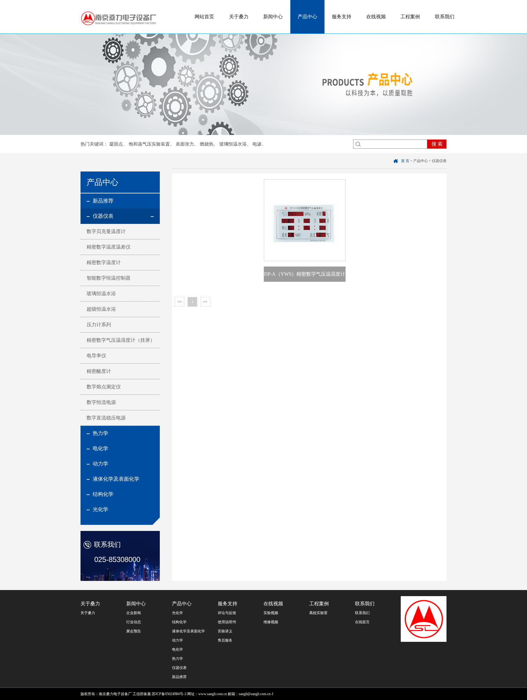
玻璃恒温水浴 (233, 144)
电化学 (177, 649)
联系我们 (444, 16)
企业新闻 (133, 613)
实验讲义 (225, 631)
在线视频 (376, 16)
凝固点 (116, 144)
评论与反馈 (227, 613)
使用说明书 (227, 622)
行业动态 (133, 622)
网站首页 (204, 16)
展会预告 (133, 631)
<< (179, 302)
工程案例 (410, 16)
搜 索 (437, 144)
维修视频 (271, 622)
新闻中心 (273, 16)
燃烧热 (206, 144)
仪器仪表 (179, 668)
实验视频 (271, 613)
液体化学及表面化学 (188, 631)
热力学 (177, 658)
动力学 (177, 640)
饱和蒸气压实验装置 (149, 144)
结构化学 (179, 622)
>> (205, 302)
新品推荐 (179, 677)
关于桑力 (239, 16)
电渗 (257, 144)
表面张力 (185, 144)
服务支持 (341, 16)
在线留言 (362, 622)
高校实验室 (318, 613)
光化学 (177, 613)
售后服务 (225, 640)
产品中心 (307, 16)
